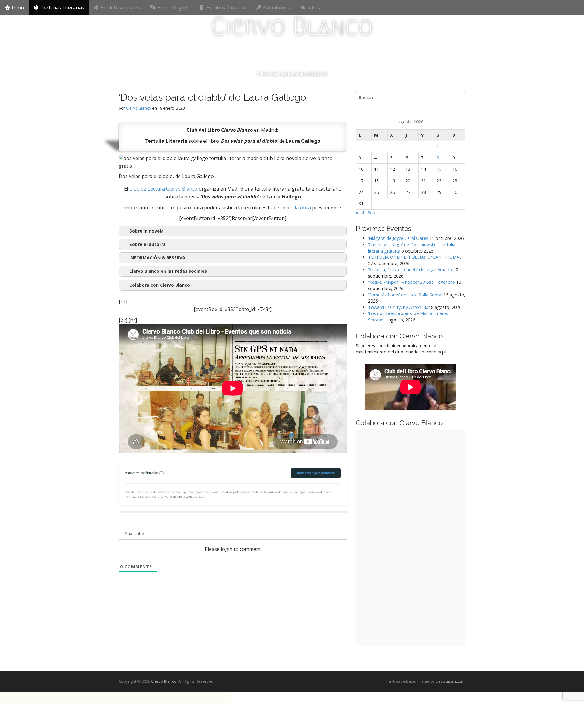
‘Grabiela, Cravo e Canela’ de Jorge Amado (410, 269)
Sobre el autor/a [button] (147, 244)
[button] (232, 258)
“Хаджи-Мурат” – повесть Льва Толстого (411, 282)
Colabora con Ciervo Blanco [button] (159, 285)
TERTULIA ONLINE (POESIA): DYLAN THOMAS (415, 257)
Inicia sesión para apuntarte (316, 473)
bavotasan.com (450, 681)
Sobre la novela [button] (146, 231)
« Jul (360, 212)
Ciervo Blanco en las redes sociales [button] (168, 271)
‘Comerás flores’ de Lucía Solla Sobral (405, 295)
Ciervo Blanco (292, 26)
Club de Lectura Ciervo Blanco (163, 188)
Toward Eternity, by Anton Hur (399, 307)
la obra (303, 207)
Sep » (373, 212)
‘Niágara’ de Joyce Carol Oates (398, 238)
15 (438, 169)
